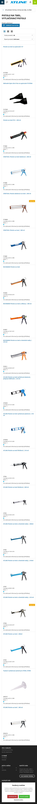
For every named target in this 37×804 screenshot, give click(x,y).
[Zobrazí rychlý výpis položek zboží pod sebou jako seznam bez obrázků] (11, 31)
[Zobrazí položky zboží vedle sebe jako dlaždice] (8, 31)
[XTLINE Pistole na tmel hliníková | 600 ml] (18, 502)
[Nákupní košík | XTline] (35, 2)
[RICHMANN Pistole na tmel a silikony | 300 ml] (18, 319)
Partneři (4, 760)
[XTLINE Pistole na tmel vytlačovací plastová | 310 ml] (18, 429)
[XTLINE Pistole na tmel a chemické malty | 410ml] (18, 576)
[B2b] (18, 2)
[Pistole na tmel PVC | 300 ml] (18, 135)
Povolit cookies (24, 796)
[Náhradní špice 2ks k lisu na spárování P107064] (18, 99)
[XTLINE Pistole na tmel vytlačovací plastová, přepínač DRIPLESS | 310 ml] (18, 392)
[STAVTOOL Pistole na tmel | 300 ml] (18, 246)
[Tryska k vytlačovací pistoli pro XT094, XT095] (18, 686)
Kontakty (4, 757)
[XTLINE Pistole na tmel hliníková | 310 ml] (18, 466)
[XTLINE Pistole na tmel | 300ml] (18, 649)
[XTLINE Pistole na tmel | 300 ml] (18, 723)
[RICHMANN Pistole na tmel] (18, 282)
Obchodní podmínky (7, 750)
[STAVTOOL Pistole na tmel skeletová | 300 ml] (18, 172)
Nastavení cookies (18, 799)
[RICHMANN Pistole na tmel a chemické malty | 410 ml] (18, 356)
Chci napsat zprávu (27, 776)
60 (14, 35)
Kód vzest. (17, 39)
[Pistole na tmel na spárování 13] (18, 62)
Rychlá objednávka (7, 752)
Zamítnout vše (13, 796)
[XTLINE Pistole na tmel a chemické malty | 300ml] (18, 539)
